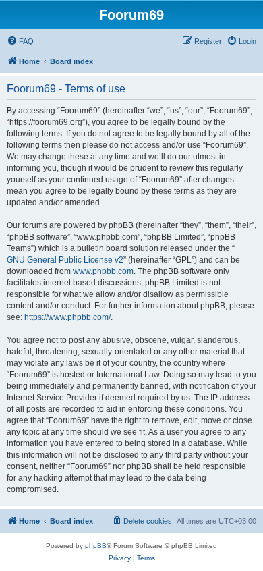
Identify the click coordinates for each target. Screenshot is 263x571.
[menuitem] (20, 41)
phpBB (96, 545)
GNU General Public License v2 (65, 260)
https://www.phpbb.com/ (67, 317)
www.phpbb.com (103, 271)
